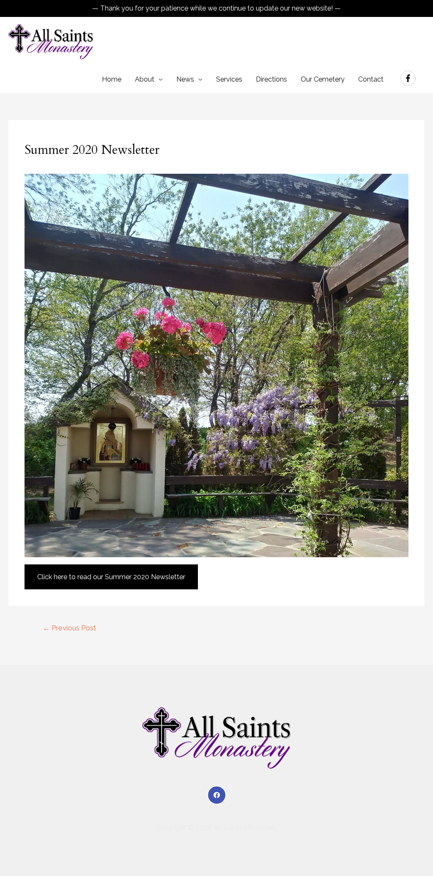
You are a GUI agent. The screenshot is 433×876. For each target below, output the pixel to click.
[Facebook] (216, 795)
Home (111, 79)
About (144, 79)
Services (229, 79)
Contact (371, 79)
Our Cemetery (323, 79)
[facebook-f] (409, 78)
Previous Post (69, 628)
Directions (271, 79)
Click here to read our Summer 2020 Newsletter (111, 577)
